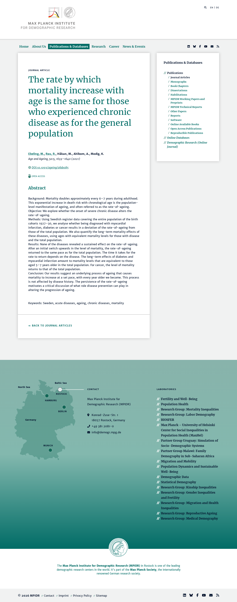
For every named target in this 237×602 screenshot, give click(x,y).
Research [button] (99, 46)
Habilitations (179, 94)
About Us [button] (39, 46)
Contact (49, 595)
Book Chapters (179, 86)
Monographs (178, 81)
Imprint (64, 595)
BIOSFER (167, 420)
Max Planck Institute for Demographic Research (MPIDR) (101, 565)
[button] (205, 7)
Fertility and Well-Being (179, 399)
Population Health (174, 404)
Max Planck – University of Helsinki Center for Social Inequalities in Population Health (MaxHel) (188, 430)
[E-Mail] (211, 46)
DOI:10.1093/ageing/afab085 (50, 167)
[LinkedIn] (188, 46)
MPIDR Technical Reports (186, 107)
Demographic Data (175, 477)
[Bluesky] (194, 46)
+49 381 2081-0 (103, 426)
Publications (175, 73)
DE (217, 7)
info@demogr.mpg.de (106, 432)
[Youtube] (205, 46)
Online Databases (178, 137)
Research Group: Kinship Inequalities (188, 487)
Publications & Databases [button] (68, 46)
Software (176, 120)
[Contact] (209, 595)
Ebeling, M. (36, 154)
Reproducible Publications (187, 133)
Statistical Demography (178, 482)
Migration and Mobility (178, 461)
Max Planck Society (143, 569)
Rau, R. (51, 154)
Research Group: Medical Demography (189, 518)
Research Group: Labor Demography (188, 415)
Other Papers (178, 111)
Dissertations (179, 90)
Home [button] (24, 46)
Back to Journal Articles (52, 325)
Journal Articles (180, 77)
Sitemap (101, 595)
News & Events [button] (134, 46)
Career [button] (114, 46)
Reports (175, 115)
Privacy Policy (82, 595)
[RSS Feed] (217, 46)
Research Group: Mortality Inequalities (190, 409)
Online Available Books (185, 124)
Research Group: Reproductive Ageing (189, 513)
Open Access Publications (186, 128)
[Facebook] (199, 46)
